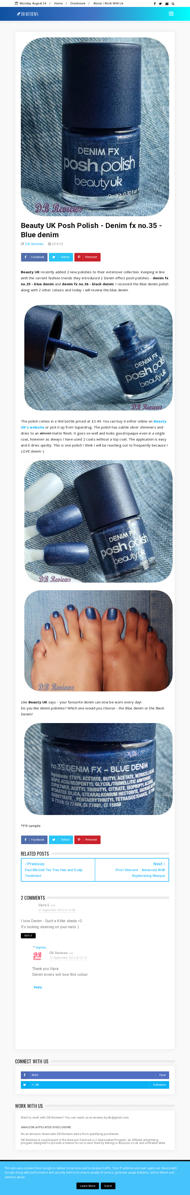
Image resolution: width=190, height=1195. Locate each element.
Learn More (87, 1186)
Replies (41, 947)
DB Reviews (59, 953)
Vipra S (43, 905)
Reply (28, 935)
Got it (108, 1186)
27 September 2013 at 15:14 (68, 957)
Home (58, 3)
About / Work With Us (108, 3)
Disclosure (77, 3)
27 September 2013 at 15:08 (56, 910)
